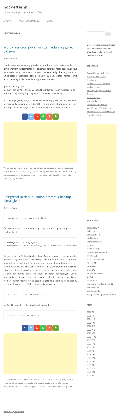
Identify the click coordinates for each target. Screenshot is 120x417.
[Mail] (37, 117)
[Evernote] (56, 117)
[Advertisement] (40, 142)
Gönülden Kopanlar (95, 252)
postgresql (22, 383)
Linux (6, 379)
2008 (89, 375)
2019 (89, 336)
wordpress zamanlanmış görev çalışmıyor (21, 175)
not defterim (16, 7)
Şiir (88, 277)
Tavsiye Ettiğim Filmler (29, 21)
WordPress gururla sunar (14, 411)
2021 (89, 329)
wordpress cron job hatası (27, 171)
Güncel (90, 255)
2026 (89, 312)
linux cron (28, 168)
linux (6, 383)
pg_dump (13, 383)
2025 (89, 315)
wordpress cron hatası (53, 168)
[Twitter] (31, 117)
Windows (91, 287)
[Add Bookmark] (49, 117)
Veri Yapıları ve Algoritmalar (99, 284)
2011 (89, 364)
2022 (89, 326)
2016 (89, 347)
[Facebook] (25, 117)
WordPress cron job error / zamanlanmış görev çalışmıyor (38, 49)
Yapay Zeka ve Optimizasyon (99, 294)
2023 (89, 322)
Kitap (89, 262)
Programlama (93, 273)
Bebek (89, 231)
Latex (89, 266)
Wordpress (8, 168)
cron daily (23, 379)
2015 (89, 350)
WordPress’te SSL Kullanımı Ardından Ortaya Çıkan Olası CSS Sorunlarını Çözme (101, 111)
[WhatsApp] (43, 117)
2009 (89, 371)
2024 (89, 319)
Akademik (91, 227)
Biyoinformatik (93, 241)
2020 (89, 333)
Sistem (90, 280)
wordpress (38, 168)
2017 (89, 343)
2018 (89, 340)
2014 (89, 354)
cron (21, 168)
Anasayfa (8, 21)
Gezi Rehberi (92, 248)
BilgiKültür (91, 234)
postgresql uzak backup (14, 386)
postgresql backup (36, 383)
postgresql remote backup (56, 383)
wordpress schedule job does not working (58, 171)
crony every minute (64, 379)
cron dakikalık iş (35, 379)
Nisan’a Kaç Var (93, 97)
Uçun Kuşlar (92, 101)
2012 (89, 361)
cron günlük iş (49, 379)
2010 (89, 368)
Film (89, 245)
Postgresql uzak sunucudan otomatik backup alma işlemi (37, 199)
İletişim (50, 21)
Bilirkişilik (91, 238)
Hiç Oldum (91, 80)
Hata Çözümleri (94, 259)
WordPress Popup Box (97, 104)
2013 (89, 357)
